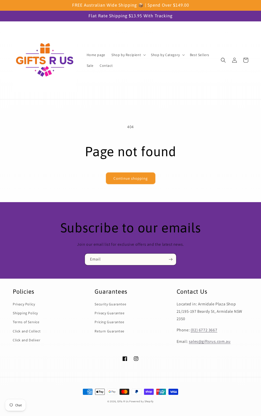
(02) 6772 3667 (204, 330)
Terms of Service (26, 322)
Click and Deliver (26, 340)
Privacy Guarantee (109, 313)
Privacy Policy (24, 304)
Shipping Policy (25, 313)
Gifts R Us (123, 401)
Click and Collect (27, 331)
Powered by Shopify (141, 401)
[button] (128, 54)
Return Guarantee (109, 331)
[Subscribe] (170, 259)
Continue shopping (130, 178)
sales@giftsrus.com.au (210, 341)
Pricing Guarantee (109, 322)
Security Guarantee (110, 304)
